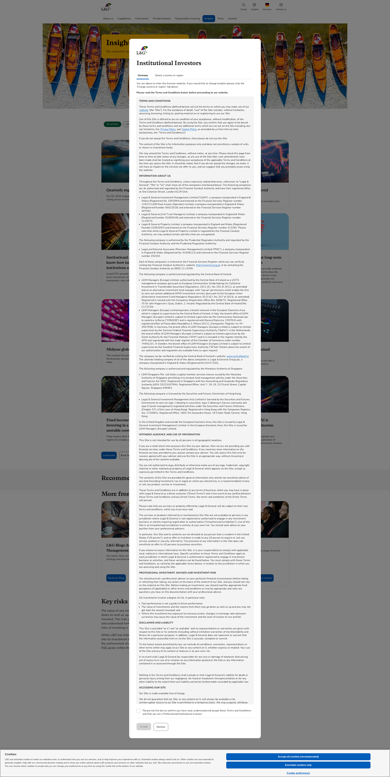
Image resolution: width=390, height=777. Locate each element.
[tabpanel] (195, 398)
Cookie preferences (298, 773)
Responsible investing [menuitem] (187, 18)
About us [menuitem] (108, 18)
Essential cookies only (298, 765)
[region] (195, 400)
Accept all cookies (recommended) (298, 756)
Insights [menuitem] (208, 18)
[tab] (142, 75)
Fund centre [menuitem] (142, 18)
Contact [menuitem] (232, 18)
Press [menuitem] (221, 18)
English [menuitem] (255, 9)
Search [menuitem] (243, 9)
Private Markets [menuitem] (162, 18)
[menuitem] (267, 7)
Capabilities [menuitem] (124, 18)
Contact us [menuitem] (281, 9)
